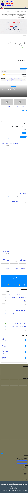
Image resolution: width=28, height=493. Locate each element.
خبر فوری (3, 359)
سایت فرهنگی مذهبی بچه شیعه (14, 79)
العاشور (8, 78)
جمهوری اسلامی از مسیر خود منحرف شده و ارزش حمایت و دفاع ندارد (18, 297)
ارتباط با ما (8, 491)
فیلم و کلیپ (23, 11)
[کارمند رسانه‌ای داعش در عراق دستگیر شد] (14, 382)
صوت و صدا (3, 352)
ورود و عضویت (19, 491)
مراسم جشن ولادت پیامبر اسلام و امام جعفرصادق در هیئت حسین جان (18, 326)
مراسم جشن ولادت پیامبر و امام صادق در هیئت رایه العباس (20, 323)
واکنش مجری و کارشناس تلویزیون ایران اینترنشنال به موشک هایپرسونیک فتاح (5, 144)
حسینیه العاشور (14, 78)
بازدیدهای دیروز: (25, 469)
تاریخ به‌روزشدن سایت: (24, 479)
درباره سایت (11, 491)
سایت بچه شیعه (3, 79)
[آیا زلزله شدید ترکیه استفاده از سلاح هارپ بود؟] (5, 257)
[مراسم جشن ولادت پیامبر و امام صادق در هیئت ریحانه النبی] (4, 317)
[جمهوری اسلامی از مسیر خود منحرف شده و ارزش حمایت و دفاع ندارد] (4, 298)
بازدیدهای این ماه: (25, 473)
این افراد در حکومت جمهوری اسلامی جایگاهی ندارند (20, 310)
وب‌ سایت (25, 123)
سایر (15, 490)
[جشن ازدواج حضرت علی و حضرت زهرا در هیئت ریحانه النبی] (5, 382)
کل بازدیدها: (26, 474)
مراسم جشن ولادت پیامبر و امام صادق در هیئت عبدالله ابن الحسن (19, 313)
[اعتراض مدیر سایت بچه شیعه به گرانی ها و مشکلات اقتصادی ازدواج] (4, 292)
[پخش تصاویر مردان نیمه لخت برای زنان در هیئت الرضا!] (14, 140)
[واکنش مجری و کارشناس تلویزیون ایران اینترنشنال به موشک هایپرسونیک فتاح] (5, 140)
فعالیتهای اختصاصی (4, 341)
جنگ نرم (3, 353)
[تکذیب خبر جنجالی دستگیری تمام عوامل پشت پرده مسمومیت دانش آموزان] (5, 412)
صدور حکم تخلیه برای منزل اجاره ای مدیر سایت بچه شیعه (20, 300)
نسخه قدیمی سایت (3, 490)
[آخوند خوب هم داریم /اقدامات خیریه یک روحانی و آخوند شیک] (22, 257)
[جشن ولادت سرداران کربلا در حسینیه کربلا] (5, 447)
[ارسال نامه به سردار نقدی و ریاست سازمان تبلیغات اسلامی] (14, 447)
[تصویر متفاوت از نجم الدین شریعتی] (23, 447)
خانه (25, 11)
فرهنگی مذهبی (4, 340)
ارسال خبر (7, 490)
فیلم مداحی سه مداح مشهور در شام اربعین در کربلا (13, 89)
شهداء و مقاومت (4, 357)
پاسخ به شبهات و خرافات (11, 490)
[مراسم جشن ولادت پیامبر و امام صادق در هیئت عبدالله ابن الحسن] (4, 314)
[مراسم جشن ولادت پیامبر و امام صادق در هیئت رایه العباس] (4, 324)
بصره (11, 78)
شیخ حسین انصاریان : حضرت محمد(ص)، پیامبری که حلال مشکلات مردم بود (6, 252)
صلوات (22, 463)
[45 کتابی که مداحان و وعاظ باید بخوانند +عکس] (23, 387)
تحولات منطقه (4, 346)
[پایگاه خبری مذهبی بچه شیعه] (7, 3)
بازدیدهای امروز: (25, 467)
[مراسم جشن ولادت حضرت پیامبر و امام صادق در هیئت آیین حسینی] (4, 321)
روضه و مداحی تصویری (18, 11)
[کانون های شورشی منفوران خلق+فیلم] (22, 198)
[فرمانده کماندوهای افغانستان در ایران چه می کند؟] (14, 257)
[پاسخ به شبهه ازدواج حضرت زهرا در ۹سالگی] (14, 265)
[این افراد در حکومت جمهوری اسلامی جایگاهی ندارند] (4, 311)
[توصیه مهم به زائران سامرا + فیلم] (23, 382)
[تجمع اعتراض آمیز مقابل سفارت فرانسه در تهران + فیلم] (22, 265)
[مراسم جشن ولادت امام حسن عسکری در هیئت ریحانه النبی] (4, 305)
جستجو (26, 452)
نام (25, 120)
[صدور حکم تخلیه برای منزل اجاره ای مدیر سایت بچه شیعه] (4, 301)
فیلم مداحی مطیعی (22, 79)
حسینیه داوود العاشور (18, 78)
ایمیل (12, 123)
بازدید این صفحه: (25, 475)
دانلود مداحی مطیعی (23, 78)
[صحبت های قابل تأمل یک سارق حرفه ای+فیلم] (5, 265)
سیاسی (3, 339)
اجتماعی (3, 347)
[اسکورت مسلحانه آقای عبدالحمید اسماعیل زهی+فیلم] (22, 165)
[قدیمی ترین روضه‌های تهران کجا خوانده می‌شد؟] (5, 442)
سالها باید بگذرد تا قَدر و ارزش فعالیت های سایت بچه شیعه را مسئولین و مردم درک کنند (17, 329)
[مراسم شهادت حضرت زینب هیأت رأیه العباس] (14, 387)
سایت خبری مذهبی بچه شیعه (8, 79)
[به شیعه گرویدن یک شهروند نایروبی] (14, 198)
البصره (6, 78)
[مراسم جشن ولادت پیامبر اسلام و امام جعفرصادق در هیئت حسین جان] (4, 327)
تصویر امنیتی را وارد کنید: (20, 129)
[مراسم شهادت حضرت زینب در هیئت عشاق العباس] (23, 442)
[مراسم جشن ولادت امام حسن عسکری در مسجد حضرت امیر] (4, 308)
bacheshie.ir (14, 488)
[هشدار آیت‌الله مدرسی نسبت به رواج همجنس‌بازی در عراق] (14, 442)
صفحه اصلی (25, 490)
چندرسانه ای (3, 358)
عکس (3, 345)
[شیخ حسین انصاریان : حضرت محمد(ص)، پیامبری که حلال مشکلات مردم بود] (5, 223)
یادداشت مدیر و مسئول (5, 351)
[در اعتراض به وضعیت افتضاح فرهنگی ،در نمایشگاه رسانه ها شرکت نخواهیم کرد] (4, 295)
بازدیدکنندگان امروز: (25, 468)
